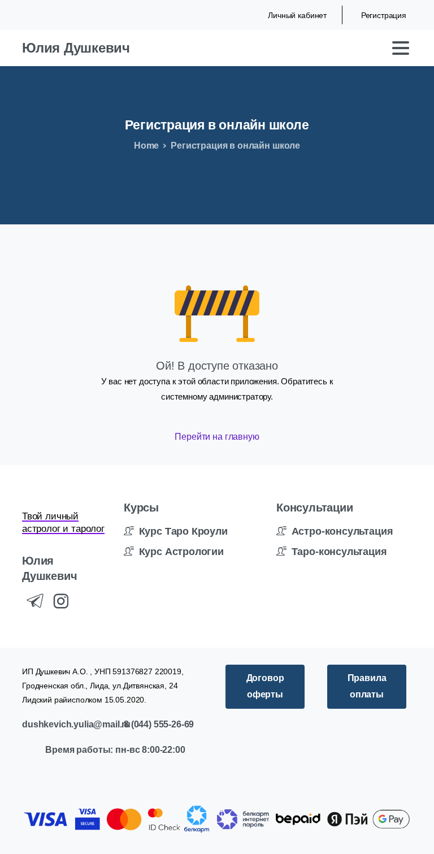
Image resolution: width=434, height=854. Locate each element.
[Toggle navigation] (400, 48)
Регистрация (383, 15)
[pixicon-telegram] (35, 601)
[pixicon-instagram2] (61, 601)
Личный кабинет (297, 15)
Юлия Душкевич (76, 47)
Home (146, 145)
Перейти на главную (217, 436)
